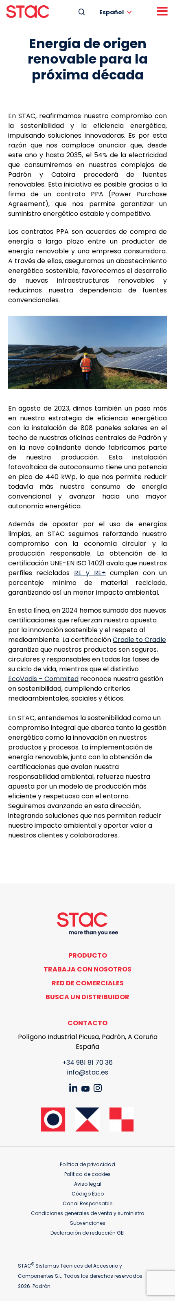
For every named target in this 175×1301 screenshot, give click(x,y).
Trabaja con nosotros (87, 969)
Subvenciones (87, 1223)
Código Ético (88, 1193)
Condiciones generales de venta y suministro (87, 1213)
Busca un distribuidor (87, 997)
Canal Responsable (87, 1203)
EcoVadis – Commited (43, 678)
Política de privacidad (87, 1164)
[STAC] (27, 11)
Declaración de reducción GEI (87, 1232)
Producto (87, 955)
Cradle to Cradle (139, 639)
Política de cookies (87, 1174)
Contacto (87, 1023)
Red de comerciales (88, 983)
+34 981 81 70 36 (87, 1062)
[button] (117, 12)
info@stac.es (87, 1072)
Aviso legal (87, 1183)
